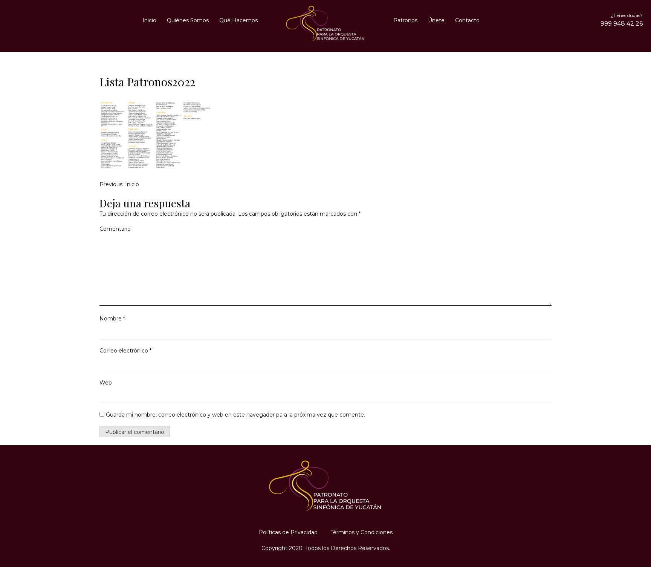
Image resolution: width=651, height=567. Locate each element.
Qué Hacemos (238, 20)
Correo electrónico (125, 350)
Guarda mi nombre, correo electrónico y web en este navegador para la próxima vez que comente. (235, 414)
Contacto (467, 20)
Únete (436, 20)
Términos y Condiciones (361, 532)
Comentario (115, 228)
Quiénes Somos (188, 20)
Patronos (405, 20)
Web (105, 382)
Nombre (112, 318)
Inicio (149, 20)
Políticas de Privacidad (288, 532)
